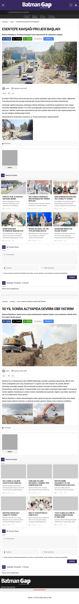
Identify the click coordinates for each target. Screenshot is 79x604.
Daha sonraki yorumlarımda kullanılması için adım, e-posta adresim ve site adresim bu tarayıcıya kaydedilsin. (36, 273)
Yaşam (12, 22)
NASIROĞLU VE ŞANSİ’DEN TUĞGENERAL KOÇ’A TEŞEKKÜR (27, 12)
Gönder (29, 39)
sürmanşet (7, 143)
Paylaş (8, 39)
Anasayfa (5, 22)
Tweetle (18, 39)
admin (7, 88)
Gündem (12, 301)
